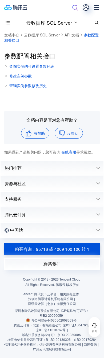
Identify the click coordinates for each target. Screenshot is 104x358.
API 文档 (72, 35)
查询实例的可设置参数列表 (31, 66)
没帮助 (72, 133)
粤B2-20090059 (51, 315)
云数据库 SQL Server (49, 22)
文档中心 (11, 35)
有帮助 (39, 133)
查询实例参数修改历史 (28, 85)
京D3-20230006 (69, 334)
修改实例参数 (20, 76)
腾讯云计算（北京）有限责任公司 (38, 325)
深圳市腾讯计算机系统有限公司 (37, 310)
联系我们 (52, 264)
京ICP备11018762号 (51, 329)
